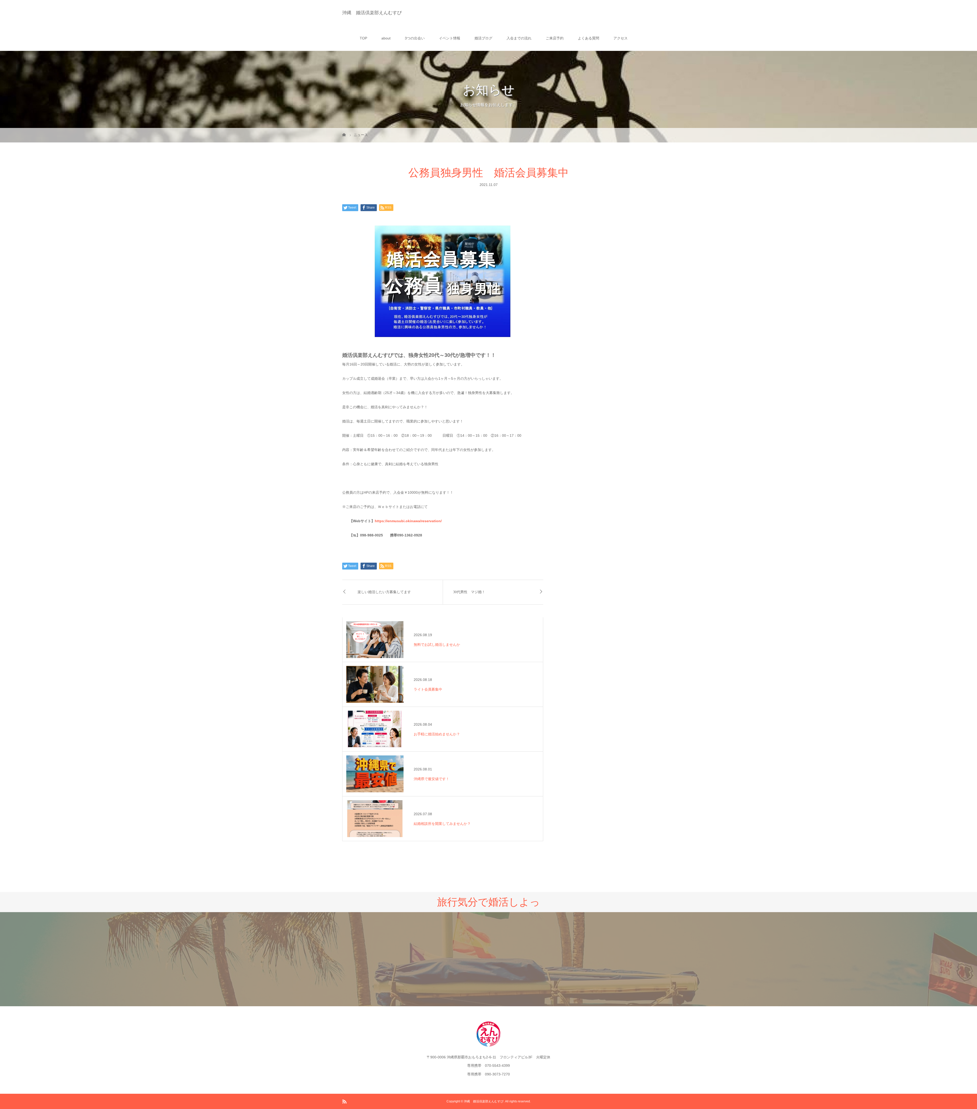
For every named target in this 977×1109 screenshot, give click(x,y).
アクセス (620, 38)
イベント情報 (449, 38)
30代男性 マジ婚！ (469, 592)
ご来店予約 (555, 38)
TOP (363, 38)
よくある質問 (588, 38)
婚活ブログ (483, 38)
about (386, 38)
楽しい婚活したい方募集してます (384, 592)
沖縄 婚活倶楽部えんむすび (372, 12)
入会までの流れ (519, 38)
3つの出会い (415, 38)
